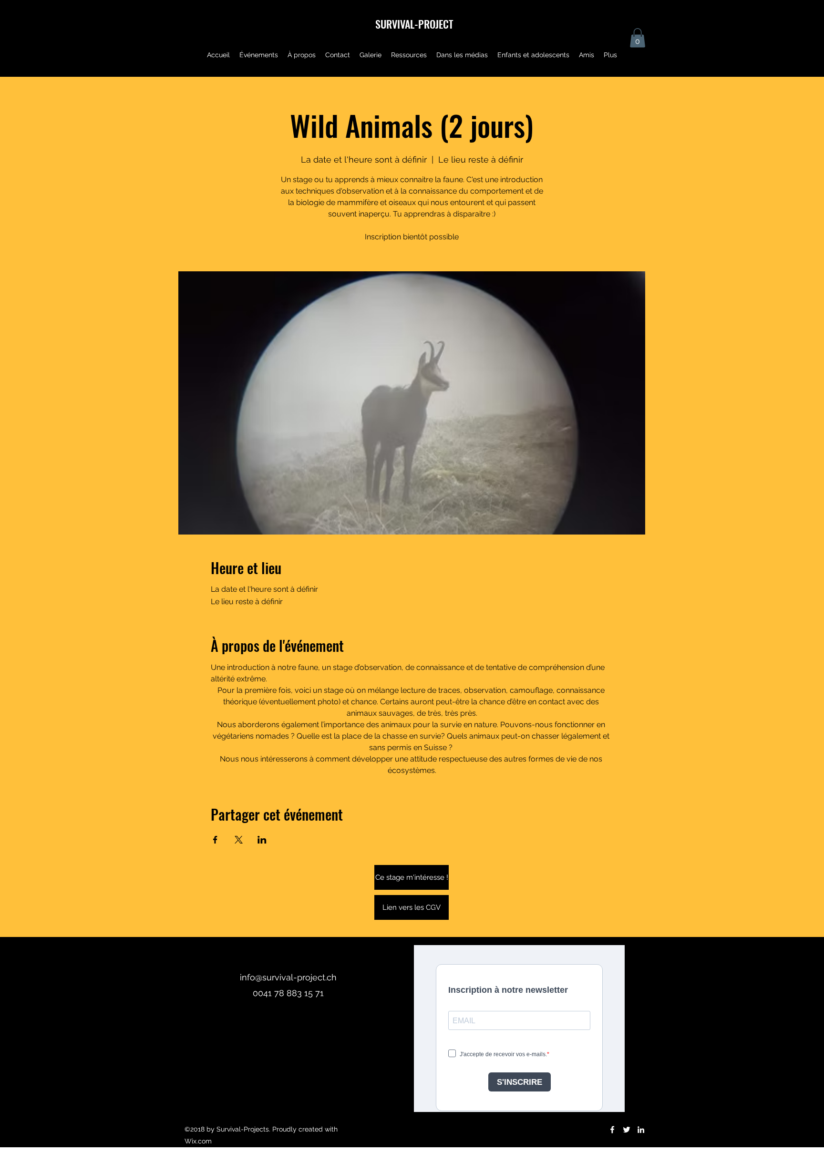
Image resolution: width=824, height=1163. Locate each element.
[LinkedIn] (641, 1129)
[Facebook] (612, 1129)
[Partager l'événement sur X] (238, 840)
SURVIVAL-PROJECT (414, 23)
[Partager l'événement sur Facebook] (215, 840)
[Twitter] (626, 1129)
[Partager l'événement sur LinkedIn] (262, 840)
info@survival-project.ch (288, 977)
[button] (637, 38)
